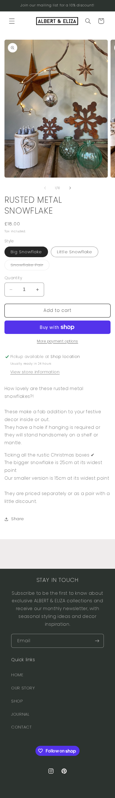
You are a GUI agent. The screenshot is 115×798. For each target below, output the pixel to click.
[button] (11, 21)
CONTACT (21, 727)
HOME (17, 675)
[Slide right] (70, 188)
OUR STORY (23, 688)
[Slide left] (45, 188)
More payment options (57, 341)
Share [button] (17, 519)
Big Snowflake (26, 252)
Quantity (13, 278)
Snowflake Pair (30, 266)
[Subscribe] (97, 641)
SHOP (17, 701)
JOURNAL (20, 714)
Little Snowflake (74, 252)
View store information (35, 372)
